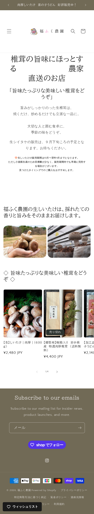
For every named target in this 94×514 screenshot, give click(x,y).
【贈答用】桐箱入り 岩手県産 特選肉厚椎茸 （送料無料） (62, 346)
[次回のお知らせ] (86, 5)
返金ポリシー (58, 497)
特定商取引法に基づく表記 (30, 497)
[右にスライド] (57, 372)
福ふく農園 (24, 490)
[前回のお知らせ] (8, 5)
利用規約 (59, 504)
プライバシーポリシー (74, 490)
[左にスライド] (37, 372)
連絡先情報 (77, 497)
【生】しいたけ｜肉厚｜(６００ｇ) (22, 344)
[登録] (80, 427)
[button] (9, 31)
